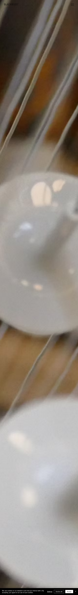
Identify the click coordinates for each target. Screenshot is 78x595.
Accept (69, 592)
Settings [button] (49, 592)
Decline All (59, 592)
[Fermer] (75, 591)
